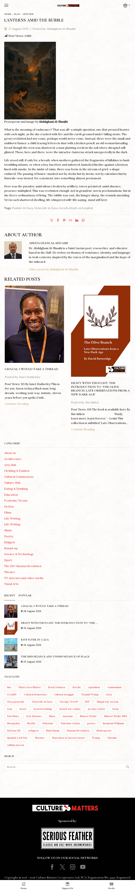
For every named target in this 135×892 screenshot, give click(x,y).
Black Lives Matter (30, 687)
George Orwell (69, 701)
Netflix (31, 723)
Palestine (48, 723)
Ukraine (112, 737)
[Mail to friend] (70, 220)
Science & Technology (19, 554)
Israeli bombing (43, 708)
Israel (23, 708)
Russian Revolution (78, 730)
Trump (96, 737)
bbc (9, 687)
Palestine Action (70, 723)
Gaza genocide (15, 701)
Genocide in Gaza (46, 208)
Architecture (12, 459)
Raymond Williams (113, 723)
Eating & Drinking (16, 488)
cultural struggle (64, 694)
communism (114, 687)
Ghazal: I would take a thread (31, 369)
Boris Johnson (56, 687)
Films (7, 512)
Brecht (77, 687)
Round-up (11, 548)
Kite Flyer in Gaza (35, 639)
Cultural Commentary (19, 476)
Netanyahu (13, 723)
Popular (24, 595)
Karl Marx (13, 716)
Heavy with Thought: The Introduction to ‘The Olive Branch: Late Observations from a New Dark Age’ (100, 388)
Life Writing (12, 518)
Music (8, 530)
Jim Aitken (92, 402)
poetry (91, 723)
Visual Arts (11, 584)
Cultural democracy (35, 694)
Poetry (8, 536)
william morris (15, 745)
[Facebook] (58, 220)
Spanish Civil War (17, 737)
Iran (9, 708)
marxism (68, 716)
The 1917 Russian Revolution (22, 566)
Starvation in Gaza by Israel (68, 737)
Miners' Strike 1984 (115, 716)
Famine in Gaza (22, 208)
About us (10, 453)
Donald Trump (90, 694)
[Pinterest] (64, 220)
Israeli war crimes (70, 708)
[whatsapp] (82, 220)
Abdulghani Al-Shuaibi (61, 28)
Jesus (115, 708)
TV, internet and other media (23, 578)
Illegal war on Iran (107, 701)
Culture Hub (12, 482)
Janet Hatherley (29, 377)
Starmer (40, 737)
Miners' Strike (88, 716)
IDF (87, 701)
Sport (8, 560)
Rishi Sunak (52, 730)
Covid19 (11, 694)
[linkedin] (77, 220)
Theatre (9, 572)
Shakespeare (104, 730)
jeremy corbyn (96, 708)
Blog (17, 14)
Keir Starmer (34, 716)
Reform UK (14, 730)
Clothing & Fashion (16, 470)
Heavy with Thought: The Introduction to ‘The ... (59, 623)
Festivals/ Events (16, 500)
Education (11, 494)
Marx (52, 716)
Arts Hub (28, 14)
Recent (9, 595)
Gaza (109, 694)
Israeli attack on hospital (76, 208)
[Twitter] (52, 220)
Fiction (9, 506)
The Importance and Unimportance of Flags (55, 656)
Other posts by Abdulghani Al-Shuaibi (53, 269)
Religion (9, 542)
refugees (33, 730)
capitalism (94, 687)
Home (7, 14)
